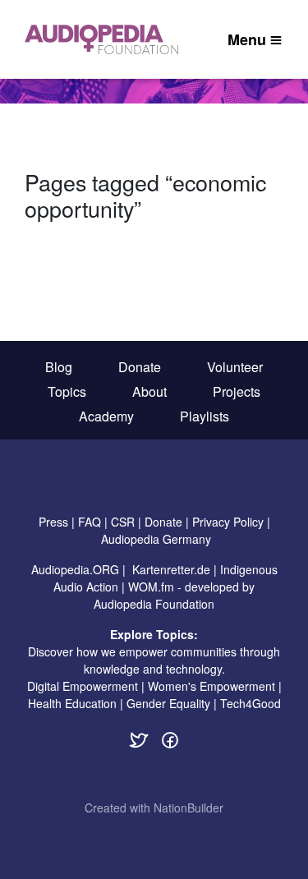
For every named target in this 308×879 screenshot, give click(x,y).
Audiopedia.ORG (75, 569)
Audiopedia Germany (156, 539)
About (149, 391)
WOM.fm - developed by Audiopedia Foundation (174, 595)
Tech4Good (250, 703)
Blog (58, 366)
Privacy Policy (228, 521)
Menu (247, 39)
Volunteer (235, 366)
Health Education (72, 703)
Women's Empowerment (211, 686)
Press (53, 521)
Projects (236, 391)
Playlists (204, 416)
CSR (123, 521)
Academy (106, 416)
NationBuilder (188, 807)
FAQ (89, 521)
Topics (67, 391)
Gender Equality (168, 703)
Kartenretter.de (171, 569)
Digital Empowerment (82, 686)
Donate (139, 366)
